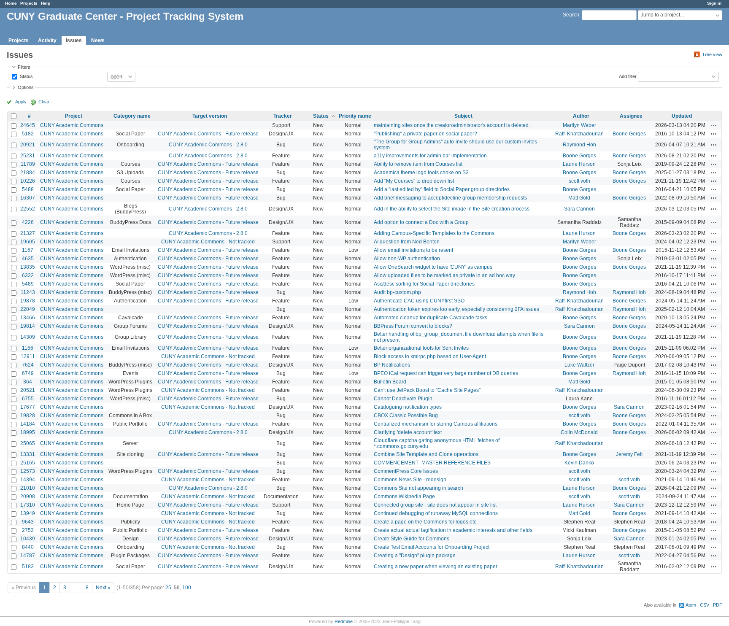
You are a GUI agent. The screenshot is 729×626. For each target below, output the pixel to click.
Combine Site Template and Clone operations (426, 454)
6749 (28, 373)
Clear (43, 101)
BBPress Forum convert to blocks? (413, 326)
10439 (27, 539)
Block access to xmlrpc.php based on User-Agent (430, 356)
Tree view (712, 54)
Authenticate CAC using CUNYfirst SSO (419, 301)
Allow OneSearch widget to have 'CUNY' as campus (433, 267)
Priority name (355, 116)
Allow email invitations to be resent (413, 250)
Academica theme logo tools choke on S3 (421, 172)
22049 (27, 309)
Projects (29, 3)
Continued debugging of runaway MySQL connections (436, 513)
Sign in (714, 3)
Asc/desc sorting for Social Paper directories (424, 284)
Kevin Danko (579, 463)
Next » (103, 588)
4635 (28, 259)
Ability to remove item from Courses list (418, 164)
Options (26, 87)
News (98, 40)
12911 (28, 356)
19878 (27, 301)
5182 (28, 134)
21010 (27, 488)
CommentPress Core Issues (406, 471)
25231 (27, 156)
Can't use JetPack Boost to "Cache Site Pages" (427, 390)
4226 (28, 222)
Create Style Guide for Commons (411, 539)
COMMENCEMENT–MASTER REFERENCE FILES (432, 463)
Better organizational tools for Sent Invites (421, 348)
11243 (28, 292)
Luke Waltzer (579, 365)
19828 (27, 415)
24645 (27, 125)
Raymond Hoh (579, 145)
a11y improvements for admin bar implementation (430, 156)
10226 (27, 181)
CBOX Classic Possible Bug (406, 415)
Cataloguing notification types (408, 407)
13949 (27, 513)
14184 (27, 424)
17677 (27, 407)
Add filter (628, 75)
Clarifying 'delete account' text (408, 432)
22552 (27, 209)
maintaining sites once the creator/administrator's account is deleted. (452, 125)
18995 (27, 432)
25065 (27, 443)
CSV (704, 604)
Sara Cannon (579, 209)
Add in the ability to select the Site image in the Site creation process (451, 209)
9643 (28, 522)
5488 (28, 189)
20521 (27, 390)
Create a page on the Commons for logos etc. (426, 522)
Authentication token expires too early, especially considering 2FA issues (456, 309)
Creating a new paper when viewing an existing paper (435, 566)
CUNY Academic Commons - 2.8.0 (208, 145)
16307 (27, 198)
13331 (27, 454)
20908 (27, 496)
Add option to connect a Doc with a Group (421, 222)
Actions (713, 125)
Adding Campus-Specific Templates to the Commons (434, 233)
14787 (27, 556)
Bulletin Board (390, 382)
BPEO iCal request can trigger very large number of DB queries (446, 373)
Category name (132, 116)
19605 (27, 242)
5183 (28, 566)
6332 (28, 275)
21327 (27, 233)
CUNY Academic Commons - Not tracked (208, 242)
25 (168, 588)
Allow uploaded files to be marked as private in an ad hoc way (444, 275)
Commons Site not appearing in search (418, 488)
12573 (27, 471)
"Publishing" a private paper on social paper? (425, 134)
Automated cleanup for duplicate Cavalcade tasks (430, 318)
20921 (27, 145)
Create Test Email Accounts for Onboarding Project (431, 547)
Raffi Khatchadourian (579, 134)
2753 (28, 530)
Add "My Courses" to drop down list (414, 181)
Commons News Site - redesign (410, 480)
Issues (74, 40)
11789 (28, 164)
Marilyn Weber (579, 125)
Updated (682, 116)
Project (73, 116)
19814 (27, 326)
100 (186, 588)
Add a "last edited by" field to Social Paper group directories (442, 189)
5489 (28, 284)
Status (26, 75)
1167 (27, 250)
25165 (27, 463)
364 (27, 382)
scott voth (579, 181)
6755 (28, 399)
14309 (27, 337)
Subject (463, 116)
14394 (27, 480)
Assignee (631, 116)
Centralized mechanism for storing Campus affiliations (435, 424)
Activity (47, 40)
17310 (27, 505)
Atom (691, 604)
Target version (209, 116)
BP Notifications (392, 365)
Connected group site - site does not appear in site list (435, 505)
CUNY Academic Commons (71, 125)
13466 (27, 318)
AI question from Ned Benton (407, 242)
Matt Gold (579, 198)
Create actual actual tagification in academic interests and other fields (453, 530)
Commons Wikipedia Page (404, 496)
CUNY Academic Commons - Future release (208, 134)
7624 (28, 365)
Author (581, 116)
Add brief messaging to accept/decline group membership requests (450, 198)
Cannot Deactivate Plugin (403, 399)
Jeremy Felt (629, 454)
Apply (21, 101)
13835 (27, 267)
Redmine (344, 621)
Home (11, 3)
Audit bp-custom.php (397, 292)
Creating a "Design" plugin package (415, 556)
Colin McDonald (579, 432)
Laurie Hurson (579, 164)
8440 (28, 547)
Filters (24, 67)
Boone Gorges (629, 134)
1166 (27, 348)
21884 (27, 172)
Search (571, 15)
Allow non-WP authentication (407, 259)
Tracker (282, 116)
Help (45, 3)
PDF (717, 604)
